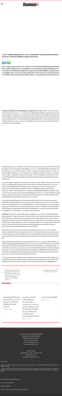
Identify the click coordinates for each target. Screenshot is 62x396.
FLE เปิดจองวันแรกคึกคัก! (49, 297)
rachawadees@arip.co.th (33, 357)
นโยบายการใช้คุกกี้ (5, 386)
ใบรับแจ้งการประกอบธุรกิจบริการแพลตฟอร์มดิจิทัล (14, 389)
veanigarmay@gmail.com (31, 344)
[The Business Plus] (31, 4)
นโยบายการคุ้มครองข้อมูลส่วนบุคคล (10, 379)
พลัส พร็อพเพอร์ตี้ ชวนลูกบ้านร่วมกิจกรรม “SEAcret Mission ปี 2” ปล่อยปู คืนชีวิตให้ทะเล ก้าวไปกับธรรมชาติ (11, 302)
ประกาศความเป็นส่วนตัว (7, 383)
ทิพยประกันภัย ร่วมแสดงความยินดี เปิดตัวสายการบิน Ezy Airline (50, 270)
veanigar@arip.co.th (32, 342)
